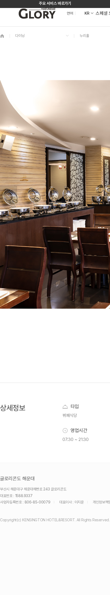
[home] (2, 36)
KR (87, 13)
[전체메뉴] (100, 28)
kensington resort (37, 13)
